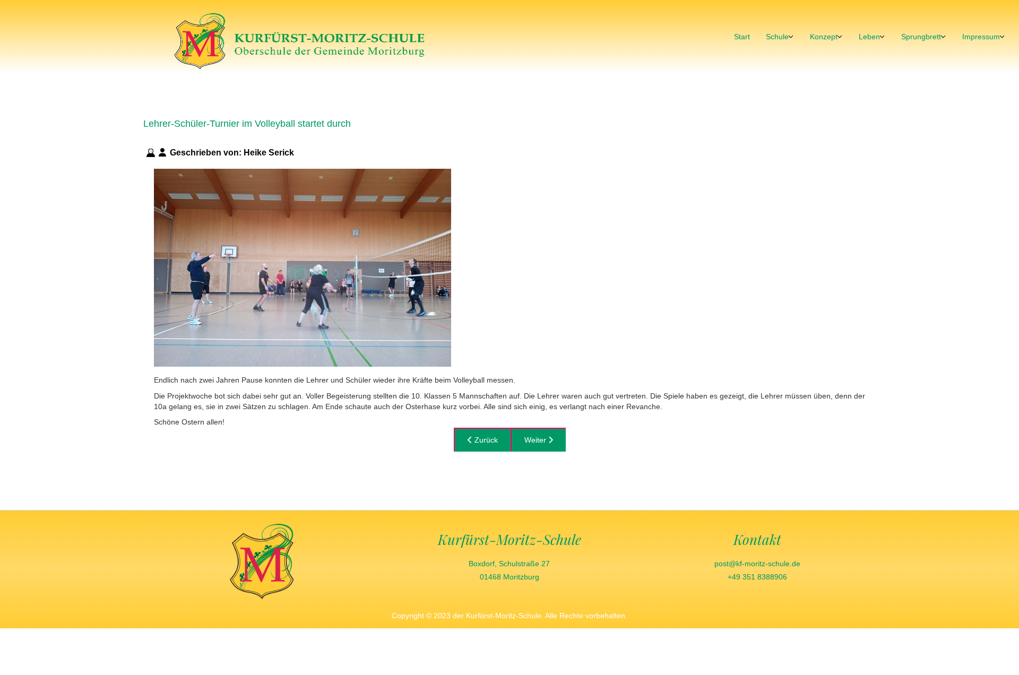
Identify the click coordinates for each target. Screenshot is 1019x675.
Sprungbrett (921, 36)
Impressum (981, 36)
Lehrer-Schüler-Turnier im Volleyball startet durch (247, 123)
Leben (869, 36)
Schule (777, 36)
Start (742, 36)
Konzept (823, 36)
